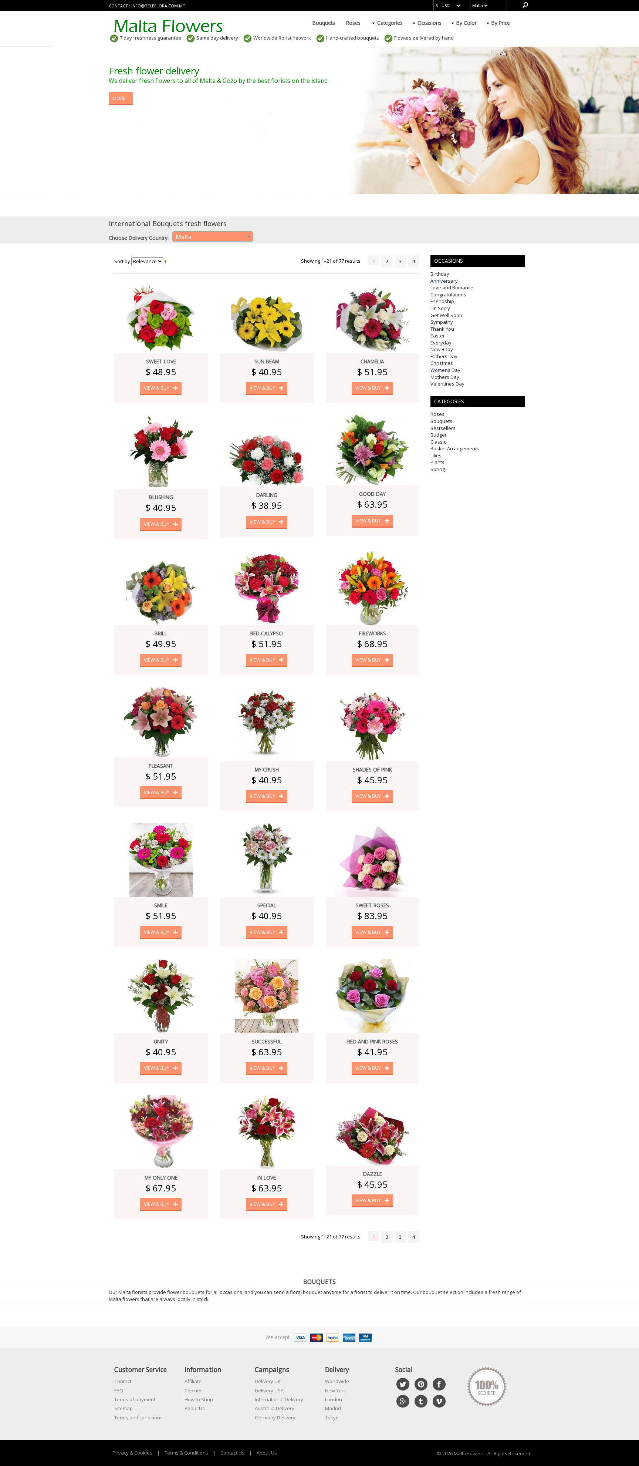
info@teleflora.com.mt (158, 6)
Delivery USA (269, 1390)
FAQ (118, 1390)
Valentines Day (447, 383)
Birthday (439, 273)
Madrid (333, 1408)
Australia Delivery (274, 1408)
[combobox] (212, 236)
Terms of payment (134, 1399)
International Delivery (279, 1399)
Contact (122, 1381)
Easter (437, 335)
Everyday (441, 342)
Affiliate (193, 1381)
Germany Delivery (275, 1417)
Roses (353, 22)
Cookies (194, 1390)
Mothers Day (444, 377)
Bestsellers (443, 428)
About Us (195, 1408)
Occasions (429, 22)
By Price (500, 22)
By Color (466, 22)
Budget (438, 434)
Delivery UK (268, 1381)
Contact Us (232, 1452)
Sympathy (441, 322)
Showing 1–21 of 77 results (331, 261)
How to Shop (199, 1399)
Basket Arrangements (454, 448)
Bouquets (323, 22)
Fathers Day (443, 356)
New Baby (441, 349)
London (333, 1399)
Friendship (442, 301)
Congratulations (448, 294)
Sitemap (123, 1408)
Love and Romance (451, 287)
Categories (390, 22)
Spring (437, 469)
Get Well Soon (446, 315)
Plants (437, 462)
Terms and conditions (138, 1417)
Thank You (442, 329)
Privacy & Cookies (132, 1452)
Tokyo (332, 1417)
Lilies (436, 455)
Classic (438, 441)
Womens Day (445, 370)
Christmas (441, 363)
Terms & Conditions (186, 1452)
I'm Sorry (440, 308)
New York (335, 1390)
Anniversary (444, 281)
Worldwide (337, 1381)
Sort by (122, 261)
